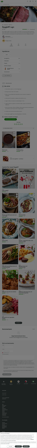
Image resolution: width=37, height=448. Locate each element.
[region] (18, 440)
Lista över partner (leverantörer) (5, 443)
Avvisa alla (18, 446)
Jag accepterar (26, 446)
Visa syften (10, 446)
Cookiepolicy (32, 439)
